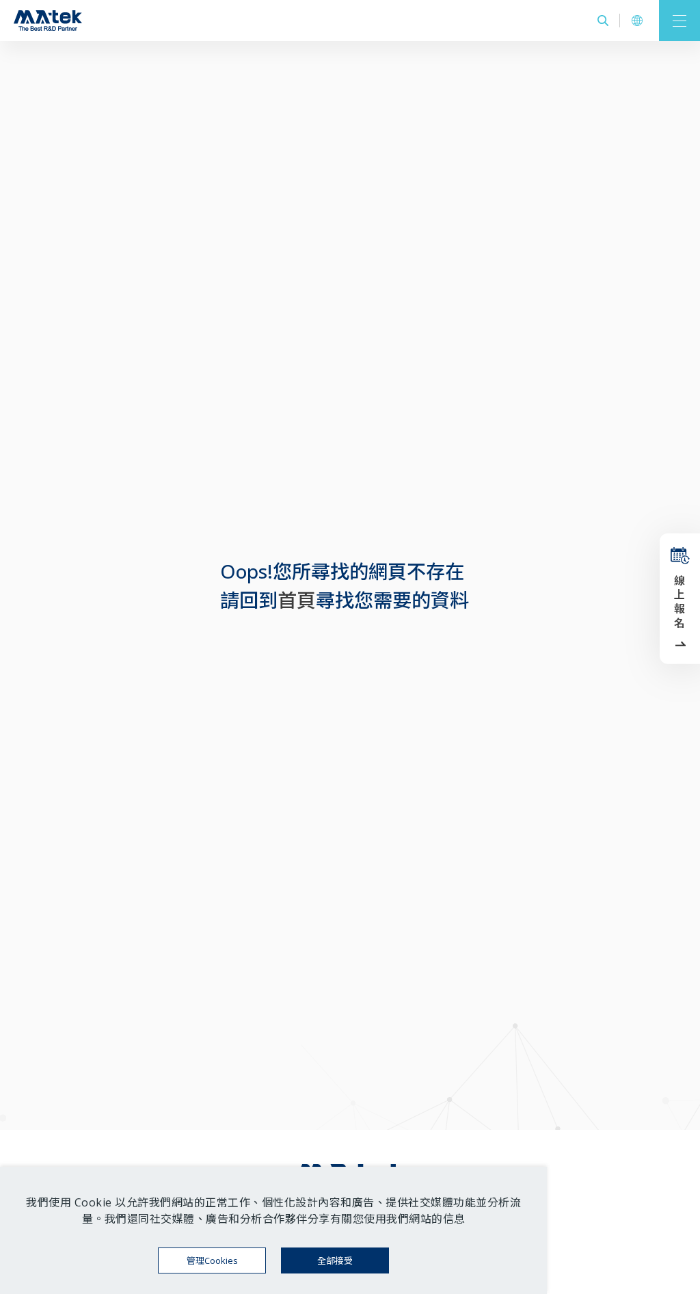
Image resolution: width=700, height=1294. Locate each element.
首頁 (297, 600)
